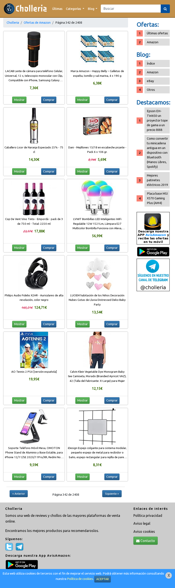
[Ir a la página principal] (25, 9)
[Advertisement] (153, 360)
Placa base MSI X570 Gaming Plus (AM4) (157, 198)
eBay (150, 81)
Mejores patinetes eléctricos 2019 (157, 180)
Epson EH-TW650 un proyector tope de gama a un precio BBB (157, 120)
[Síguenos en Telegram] (153, 274)
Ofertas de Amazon (37, 22)
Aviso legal (141, 523)
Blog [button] (91, 8)
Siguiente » (112, 493)
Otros (151, 89)
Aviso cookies (144, 531)
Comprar (48, 99)
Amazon (152, 42)
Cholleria (13, 22)
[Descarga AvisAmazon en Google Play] (153, 228)
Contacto (147, 541)
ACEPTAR (102, 579)
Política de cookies (80, 579)
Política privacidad (147, 515)
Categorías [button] (74, 8)
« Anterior (18, 493)
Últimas (57, 8)
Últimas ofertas (157, 33)
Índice (151, 63)
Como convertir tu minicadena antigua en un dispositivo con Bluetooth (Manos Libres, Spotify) (157, 152)
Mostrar (19, 99)
